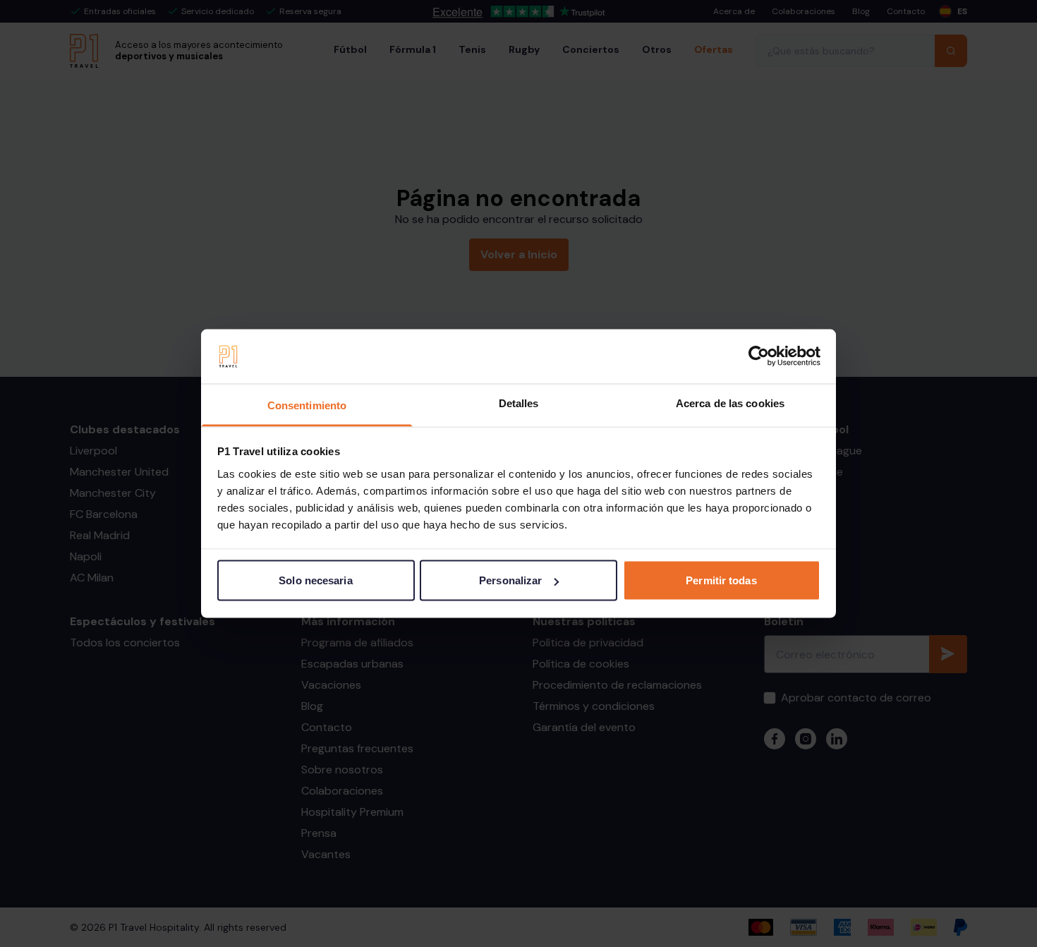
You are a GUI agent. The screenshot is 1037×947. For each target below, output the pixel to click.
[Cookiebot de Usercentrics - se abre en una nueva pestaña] (758, 356)
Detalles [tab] (519, 403)
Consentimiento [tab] (306, 405)
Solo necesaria (315, 580)
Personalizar (510, 580)
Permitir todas (721, 580)
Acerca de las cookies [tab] (730, 403)
